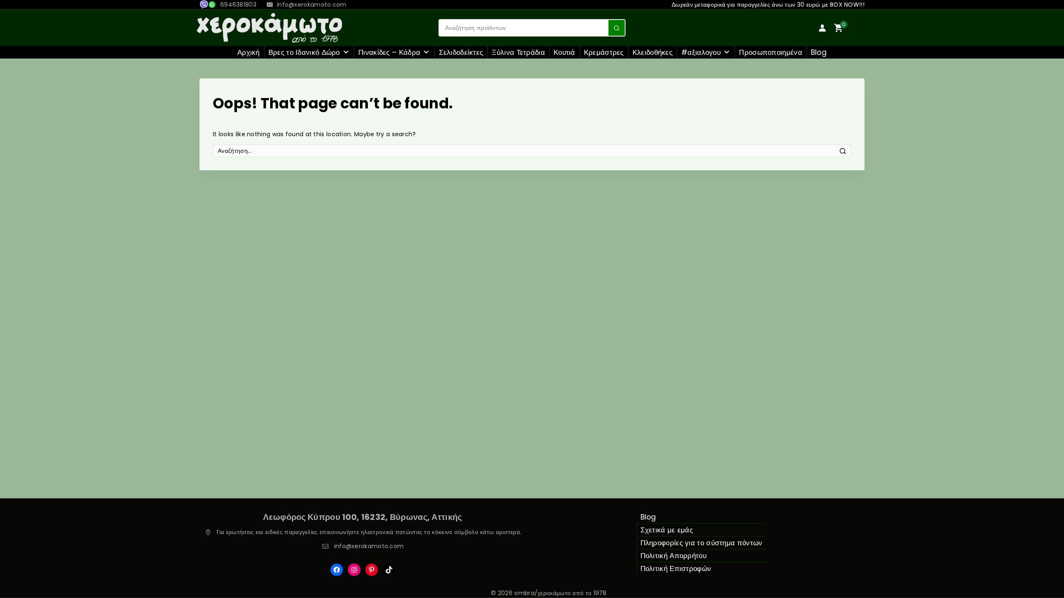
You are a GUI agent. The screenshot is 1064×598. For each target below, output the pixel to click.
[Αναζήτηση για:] (532, 151)
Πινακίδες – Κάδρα (389, 52)
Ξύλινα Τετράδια (518, 52)
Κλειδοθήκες (652, 52)
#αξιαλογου (701, 52)
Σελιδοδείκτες (461, 52)
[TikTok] (389, 570)
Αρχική (248, 52)
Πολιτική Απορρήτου (673, 556)
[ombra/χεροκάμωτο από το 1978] (269, 28)
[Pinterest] (371, 570)
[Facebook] (336, 570)
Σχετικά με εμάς (666, 530)
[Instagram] (354, 570)
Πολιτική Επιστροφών (676, 568)
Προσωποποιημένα (770, 52)
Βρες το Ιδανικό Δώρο (304, 52)
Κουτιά (564, 52)
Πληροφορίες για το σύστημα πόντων (701, 543)
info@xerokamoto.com (369, 546)
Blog (819, 52)
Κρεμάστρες (604, 52)
